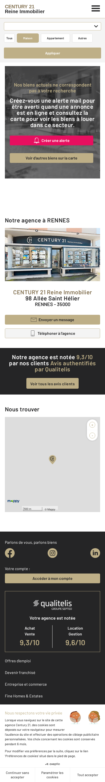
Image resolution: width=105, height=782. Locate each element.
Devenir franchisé (20, 672)
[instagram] (52, 553)
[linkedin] (95, 553)
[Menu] (96, 7)
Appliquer (52, 53)
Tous (9, 38)
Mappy (51, 509)
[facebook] (10, 553)
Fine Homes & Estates (24, 695)
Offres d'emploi (18, 660)
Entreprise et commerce (26, 684)
